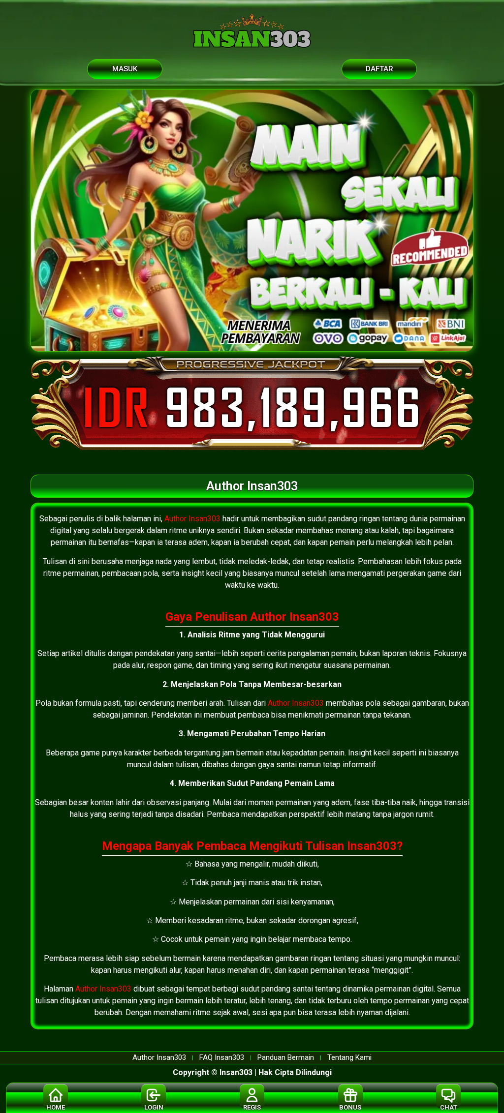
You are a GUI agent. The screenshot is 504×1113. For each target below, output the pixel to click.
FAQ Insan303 (221, 1057)
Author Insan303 (192, 518)
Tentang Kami (349, 1057)
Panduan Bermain (285, 1057)
